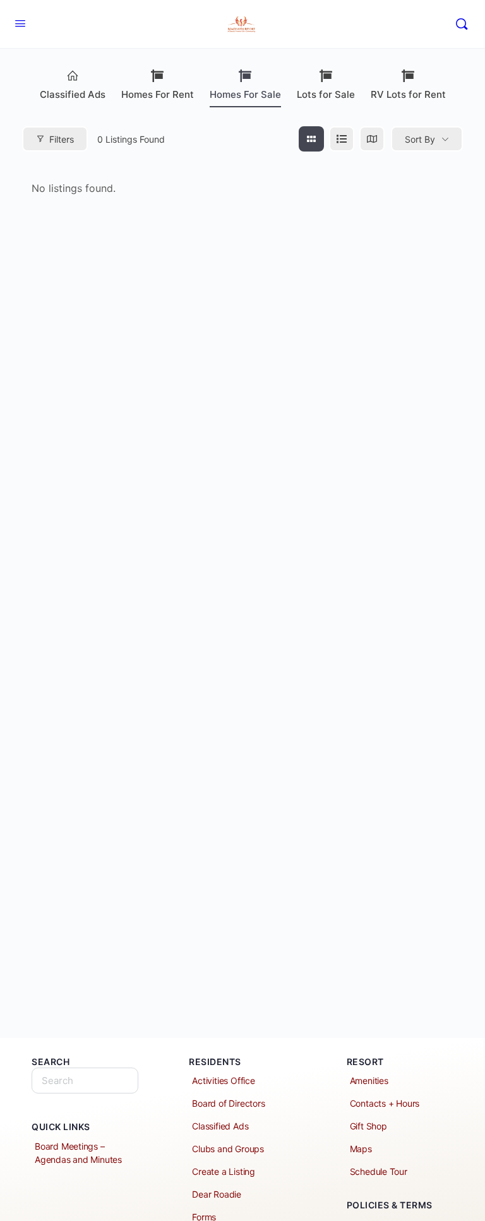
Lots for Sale (326, 94)
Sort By (420, 139)
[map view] (372, 139)
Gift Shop (368, 1126)
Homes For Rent (157, 94)
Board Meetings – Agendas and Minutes (78, 1153)
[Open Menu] (20, 23)
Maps (361, 1148)
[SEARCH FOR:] (85, 1080)
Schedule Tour (378, 1171)
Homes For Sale (245, 94)
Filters (61, 139)
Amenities (369, 1080)
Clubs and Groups (228, 1148)
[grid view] (311, 139)
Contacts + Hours (385, 1103)
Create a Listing (223, 1171)
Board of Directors (228, 1103)
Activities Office (223, 1080)
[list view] (341, 139)
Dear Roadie (216, 1194)
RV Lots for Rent (408, 94)
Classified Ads (72, 94)
